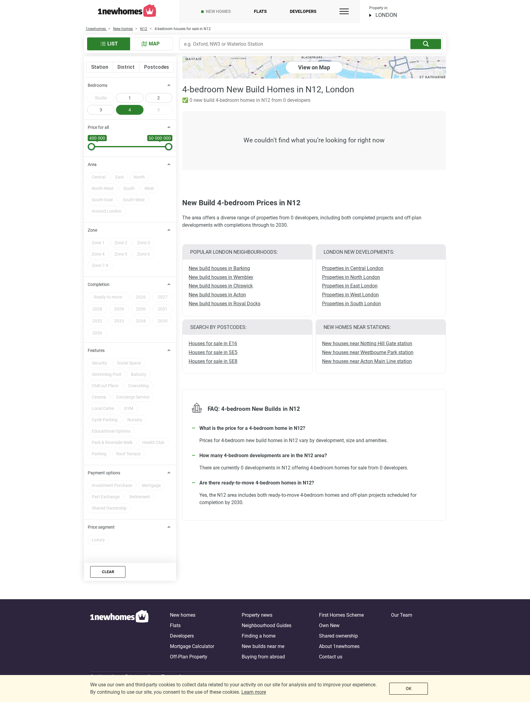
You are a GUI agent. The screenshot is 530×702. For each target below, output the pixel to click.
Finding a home (258, 636)
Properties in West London (350, 295)
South (129, 188)
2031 (162, 309)
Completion (98, 284)
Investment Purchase (112, 485)
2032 (97, 320)
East (119, 177)
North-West (102, 188)
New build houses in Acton (217, 295)
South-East (102, 199)
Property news (257, 615)
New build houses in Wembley (221, 277)
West (149, 188)
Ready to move (108, 297)
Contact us (330, 657)
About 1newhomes (339, 646)
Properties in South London (351, 304)
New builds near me (263, 646)
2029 (119, 309)
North (139, 177)
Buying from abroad (263, 657)
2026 (141, 297)
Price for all (98, 127)
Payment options (104, 472)
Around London (106, 211)
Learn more (253, 692)
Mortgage (151, 485)
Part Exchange (106, 496)
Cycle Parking (104, 419)
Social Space (129, 363)
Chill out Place (105, 385)
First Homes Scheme (341, 615)
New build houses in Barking (219, 268)
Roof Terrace (128, 453)
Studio (101, 97)
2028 (97, 309)
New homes (218, 11)
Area (92, 164)
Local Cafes (103, 408)
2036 (97, 332)
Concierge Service (132, 397)
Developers (303, 11)
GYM (128, 408)
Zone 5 (120, 254)
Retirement (139, 496)
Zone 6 (143, 254)
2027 (162, 297)
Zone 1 (98, 242)
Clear (108, 571)
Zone (92, 230)
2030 (141, 309)
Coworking (138, 385)
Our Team (401, 615)
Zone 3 (143, 242)
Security (99, 363)
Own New (329, 625)
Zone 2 (120, 242)
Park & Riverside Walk (112, 442)
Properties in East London (350, 286)
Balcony (138, 374)
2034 (141, 320)
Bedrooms (97, 85)
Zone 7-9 (100, 265)
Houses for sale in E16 (213, 343)
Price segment (101, 527)
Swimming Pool (106, 374)
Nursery (134, 419)
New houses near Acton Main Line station (367, 361)
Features (96, 350)
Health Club (153, 442)
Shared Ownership (109, 508)
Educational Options (111, 431)
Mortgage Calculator (192, 646)
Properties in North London (351, 277)
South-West (134, 199)
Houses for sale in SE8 (213, 361)
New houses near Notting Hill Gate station (367, 343)
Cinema (99, 397)
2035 (162, 320)
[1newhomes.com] (119, 636)
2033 (119, 320)
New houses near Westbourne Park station (367, 352)
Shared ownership (338, 636)
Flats (260, 11)
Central (99, 177)
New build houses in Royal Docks (224, 304)
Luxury (98, 539)
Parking (99, 453)
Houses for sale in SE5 (213, 352)
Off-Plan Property (188, 657)
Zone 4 (98, 254)
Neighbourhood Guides (266, 625)
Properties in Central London (352, 268)
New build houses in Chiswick (221, 286)
